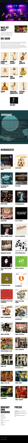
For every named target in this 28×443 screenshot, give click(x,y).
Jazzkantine (4, 398)
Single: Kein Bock (5, 334)
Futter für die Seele (20, 253)
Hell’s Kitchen (18, 221)
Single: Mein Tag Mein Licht (6, 269)
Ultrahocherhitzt (19, 204)
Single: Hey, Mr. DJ (19, 334)
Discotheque (18, 168)
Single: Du (3, 366)
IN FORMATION (18, 286)
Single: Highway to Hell (6, 236)
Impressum (2, 439)
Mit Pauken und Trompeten (4, 186)
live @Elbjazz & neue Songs (6, 168)
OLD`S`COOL (17, 186)
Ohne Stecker (4, 204)
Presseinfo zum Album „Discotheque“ (19, 415)
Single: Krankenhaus (6, 317)
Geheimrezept (18, 319)
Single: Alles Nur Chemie (19, 301)
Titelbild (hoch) (17, 411)
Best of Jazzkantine (20, 236)
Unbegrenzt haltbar (6, 253)
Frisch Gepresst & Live (6, 351)
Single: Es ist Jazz (5, 383)
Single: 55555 (18, 383)
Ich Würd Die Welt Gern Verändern (6, 301)
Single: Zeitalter (19, 268)
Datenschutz (5, 439)
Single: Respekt (19, 399)
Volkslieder (4, 221)
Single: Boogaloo (19, 349)
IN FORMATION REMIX (5, 285)
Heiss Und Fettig (19, 368)
